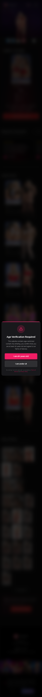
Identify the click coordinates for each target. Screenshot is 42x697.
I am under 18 (21, 364)
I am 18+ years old (21, 356)
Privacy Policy (24, 371)
